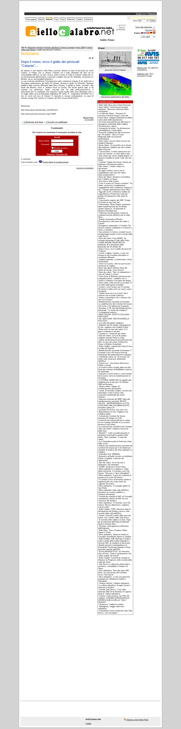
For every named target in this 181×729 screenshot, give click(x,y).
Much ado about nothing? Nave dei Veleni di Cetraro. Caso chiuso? (112, 269)
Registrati (152, 14)
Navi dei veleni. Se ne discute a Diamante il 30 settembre (111, 464)
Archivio (40, 48)
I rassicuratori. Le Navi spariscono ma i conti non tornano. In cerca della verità (114, 153)
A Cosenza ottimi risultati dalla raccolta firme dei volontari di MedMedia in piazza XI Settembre (115, 369)
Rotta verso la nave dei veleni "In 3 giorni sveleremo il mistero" (112, 330)
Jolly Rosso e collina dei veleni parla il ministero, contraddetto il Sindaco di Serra (114, 566)
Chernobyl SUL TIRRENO (109, 454)
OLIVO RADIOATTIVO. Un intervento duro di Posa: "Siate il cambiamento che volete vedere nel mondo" (114, 553)
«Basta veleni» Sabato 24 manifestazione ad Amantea (109, 387)
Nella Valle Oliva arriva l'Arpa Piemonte (115, 105)
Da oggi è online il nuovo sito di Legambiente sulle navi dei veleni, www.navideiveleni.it (112, 173)
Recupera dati (61, 154)
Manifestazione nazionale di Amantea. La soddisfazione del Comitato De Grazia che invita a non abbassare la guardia (115, 304)
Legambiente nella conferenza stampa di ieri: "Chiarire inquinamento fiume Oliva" (115, 188)
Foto (56, 19)
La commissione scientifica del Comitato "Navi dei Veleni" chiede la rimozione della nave (115, 429)
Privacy (111, 40)
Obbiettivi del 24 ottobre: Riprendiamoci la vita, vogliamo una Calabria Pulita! (114, 326)
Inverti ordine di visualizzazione (55, 162)
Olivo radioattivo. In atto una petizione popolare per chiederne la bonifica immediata (114, 579)
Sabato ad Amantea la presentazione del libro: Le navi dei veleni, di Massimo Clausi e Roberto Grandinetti (115, 342)
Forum (62, 19)
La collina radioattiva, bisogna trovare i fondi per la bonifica (114, 586)
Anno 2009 (80, 48)
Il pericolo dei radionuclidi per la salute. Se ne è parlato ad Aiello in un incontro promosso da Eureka (114, 422)
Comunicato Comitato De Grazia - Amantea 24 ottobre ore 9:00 (112, 417)
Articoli (49, 19)
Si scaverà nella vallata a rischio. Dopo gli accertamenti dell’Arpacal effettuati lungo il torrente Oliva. (114, 522)
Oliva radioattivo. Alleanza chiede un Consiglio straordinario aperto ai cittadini (114, 535)
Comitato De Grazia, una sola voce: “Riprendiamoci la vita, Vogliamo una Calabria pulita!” (113, 412)
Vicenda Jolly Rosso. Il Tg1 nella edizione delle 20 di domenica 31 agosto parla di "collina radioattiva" (114, 592)
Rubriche (70, 19)
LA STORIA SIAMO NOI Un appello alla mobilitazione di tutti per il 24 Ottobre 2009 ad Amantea (114, 382)
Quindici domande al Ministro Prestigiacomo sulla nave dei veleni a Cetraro (113, 221)
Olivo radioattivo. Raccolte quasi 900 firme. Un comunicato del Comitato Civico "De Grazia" (113, 572)
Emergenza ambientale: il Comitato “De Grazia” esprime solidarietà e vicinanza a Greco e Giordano (115, 228)
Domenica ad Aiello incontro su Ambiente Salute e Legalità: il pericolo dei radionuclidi (115, 458)
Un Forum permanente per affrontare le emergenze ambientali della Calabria (114, 123)
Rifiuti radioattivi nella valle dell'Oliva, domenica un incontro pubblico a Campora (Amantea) (113, 492)
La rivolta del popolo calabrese (111, 323)
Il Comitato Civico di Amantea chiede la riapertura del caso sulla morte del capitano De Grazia (114, 481)
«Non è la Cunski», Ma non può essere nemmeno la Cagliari (114, 265)
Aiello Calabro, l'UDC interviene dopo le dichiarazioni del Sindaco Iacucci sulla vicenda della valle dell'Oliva (114, 511)
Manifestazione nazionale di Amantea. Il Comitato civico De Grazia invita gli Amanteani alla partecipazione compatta (114, 352)
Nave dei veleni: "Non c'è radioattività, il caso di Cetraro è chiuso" (114, 273)
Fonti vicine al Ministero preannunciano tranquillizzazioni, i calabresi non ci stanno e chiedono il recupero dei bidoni (114, 278)
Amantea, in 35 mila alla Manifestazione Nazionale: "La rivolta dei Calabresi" (115, 309)
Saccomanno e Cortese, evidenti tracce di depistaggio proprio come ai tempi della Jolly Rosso (115, 234)
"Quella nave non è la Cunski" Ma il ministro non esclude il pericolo (113, 294)
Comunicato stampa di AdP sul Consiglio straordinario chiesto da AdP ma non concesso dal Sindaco (115, 498)
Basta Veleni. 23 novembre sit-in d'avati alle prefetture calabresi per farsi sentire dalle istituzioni (114, 147)
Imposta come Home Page (137, 720)
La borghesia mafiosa (107, 312)
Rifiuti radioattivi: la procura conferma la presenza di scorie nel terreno (114, 476)
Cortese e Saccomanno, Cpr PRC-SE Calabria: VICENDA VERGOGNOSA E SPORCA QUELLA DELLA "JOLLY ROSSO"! (114, 599)
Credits (79, 19)
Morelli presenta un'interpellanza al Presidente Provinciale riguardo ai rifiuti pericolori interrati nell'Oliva (114, 547)
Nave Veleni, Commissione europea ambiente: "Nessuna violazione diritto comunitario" (113, 109)
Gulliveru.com (142, 74)
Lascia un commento (84, 168)
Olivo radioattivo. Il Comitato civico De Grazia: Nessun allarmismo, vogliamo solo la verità (114, 505)
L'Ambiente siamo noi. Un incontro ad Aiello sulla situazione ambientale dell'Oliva (113, 359)
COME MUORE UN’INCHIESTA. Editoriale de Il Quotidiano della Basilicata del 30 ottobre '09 (111, 244)
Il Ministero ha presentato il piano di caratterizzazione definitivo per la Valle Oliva (114, 215)
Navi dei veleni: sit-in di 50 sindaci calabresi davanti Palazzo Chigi (112, 337)
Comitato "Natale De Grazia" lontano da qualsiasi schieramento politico (114, 163)
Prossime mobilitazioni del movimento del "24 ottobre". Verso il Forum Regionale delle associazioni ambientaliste (114, 135)
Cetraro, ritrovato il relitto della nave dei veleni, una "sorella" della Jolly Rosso (114, 516)
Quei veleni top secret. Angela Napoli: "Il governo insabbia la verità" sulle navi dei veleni (115, 158)
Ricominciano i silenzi (108, 126)
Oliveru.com (142, 68)
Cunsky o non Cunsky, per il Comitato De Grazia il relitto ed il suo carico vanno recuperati (115, 289)
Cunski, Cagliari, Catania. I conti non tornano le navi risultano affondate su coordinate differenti (113, 255)
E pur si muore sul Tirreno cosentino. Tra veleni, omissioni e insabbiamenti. (115, 184)
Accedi (139, 14)
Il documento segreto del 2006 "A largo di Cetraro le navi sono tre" (114, 201)
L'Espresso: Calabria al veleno (111, 604)
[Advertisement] (58, 7)
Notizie (41, 19)
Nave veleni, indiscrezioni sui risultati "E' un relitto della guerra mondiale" (115, 284)
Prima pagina (30, 19)
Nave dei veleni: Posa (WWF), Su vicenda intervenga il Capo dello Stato (113, 239)
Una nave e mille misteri (108, 181)
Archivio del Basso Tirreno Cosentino (59, 48)
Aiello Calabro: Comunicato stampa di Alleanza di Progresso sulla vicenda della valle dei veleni (115, 560)
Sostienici (88, 19)
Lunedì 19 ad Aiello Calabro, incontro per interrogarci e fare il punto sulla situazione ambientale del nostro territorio (115, 394)
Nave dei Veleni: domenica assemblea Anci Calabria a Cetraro (114, 178)
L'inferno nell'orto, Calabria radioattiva (114, 583)
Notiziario (31, 48)
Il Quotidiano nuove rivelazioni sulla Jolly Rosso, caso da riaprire (115, 612)
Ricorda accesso (61, 148)
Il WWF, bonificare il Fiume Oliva (112, 467)
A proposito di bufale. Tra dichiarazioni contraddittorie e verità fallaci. (114, 129)
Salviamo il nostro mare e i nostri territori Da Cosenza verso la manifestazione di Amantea (115, 376)
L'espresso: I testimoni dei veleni (112, 333)
